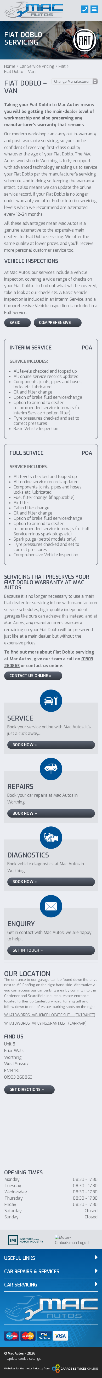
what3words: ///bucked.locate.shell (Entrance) (49, 1015)
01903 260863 (18, 1077)
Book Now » (25, 744)
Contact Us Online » (30, 675)
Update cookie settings (24, 1359)
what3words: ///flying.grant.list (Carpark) (45, 1023)
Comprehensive (55, 322)
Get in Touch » (28, 950)
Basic (14, 322)
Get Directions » (26, 1089)
